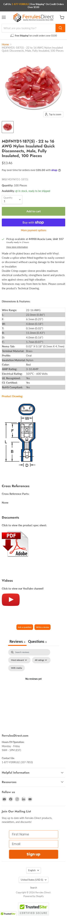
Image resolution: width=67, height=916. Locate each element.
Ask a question (25, 627)
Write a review (42, 627)
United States (32, 879)
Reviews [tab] (17, 641)
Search (33, 887)
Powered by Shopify (33, 896)
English (32, 870)
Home (5, 44)
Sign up (33, 854)
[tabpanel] (33, 683)
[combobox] (29, 28)
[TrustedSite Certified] (33, 909)
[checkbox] (16, 668)
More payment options (33, 230)
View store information (17, 247)
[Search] (60, 28)
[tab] (37, 642)
